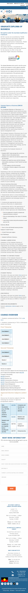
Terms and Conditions (20, 590)
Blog (26, 3)
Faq (27, 5)
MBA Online (10, 3)
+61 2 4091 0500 (16, 544)
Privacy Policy (6, 590)
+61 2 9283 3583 (16, 522)
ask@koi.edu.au (16, 523)
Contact (22, 5)
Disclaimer (12, 590)
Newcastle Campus (19, 3)
